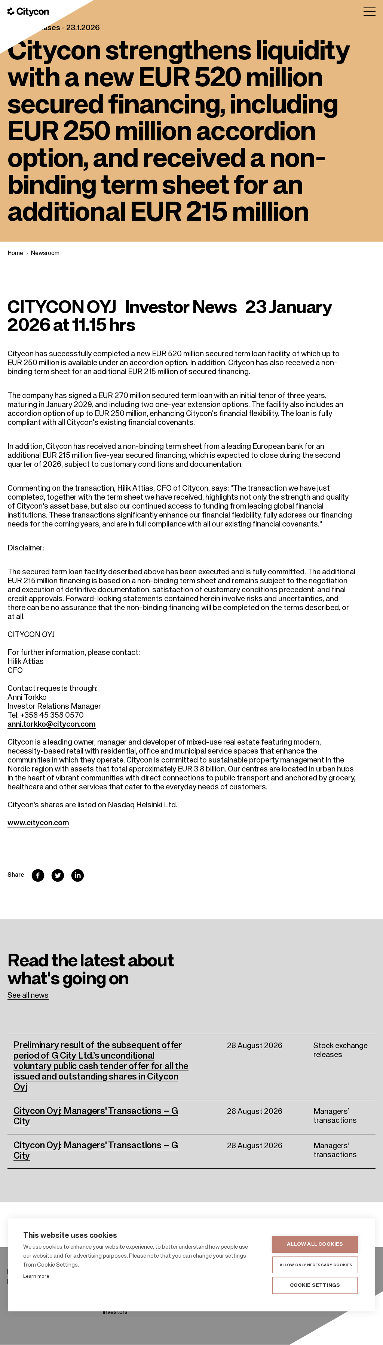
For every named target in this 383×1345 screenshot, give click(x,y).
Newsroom (45, 254)
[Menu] (370, 11)
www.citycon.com (38, 823)
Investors (115, 1313)
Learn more (36, 1276)
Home (15, 254)
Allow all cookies (315, 1244)
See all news (28, 996)
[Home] (28, 11)
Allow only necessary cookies (316, 1265)
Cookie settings (315, 1285)
